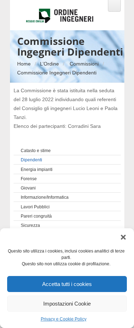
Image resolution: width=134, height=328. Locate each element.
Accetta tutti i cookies (67, 284)
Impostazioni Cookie (67, 304)
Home (24, 64)
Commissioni (84, 64)
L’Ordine (49, 64)
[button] (123, 237)
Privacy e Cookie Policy (63, 319)
